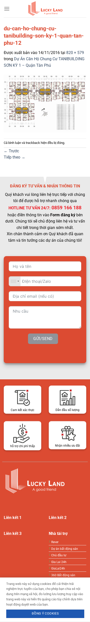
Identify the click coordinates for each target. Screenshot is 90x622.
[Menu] (7, 8)
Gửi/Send (43, 339)
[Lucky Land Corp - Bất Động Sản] (45, 8)
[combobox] (14, 281)
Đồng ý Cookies (45, 613)
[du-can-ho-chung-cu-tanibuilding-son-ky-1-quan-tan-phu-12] (45, 103)
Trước (11, 151)
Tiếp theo (14, 157)
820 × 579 (75, 52)
